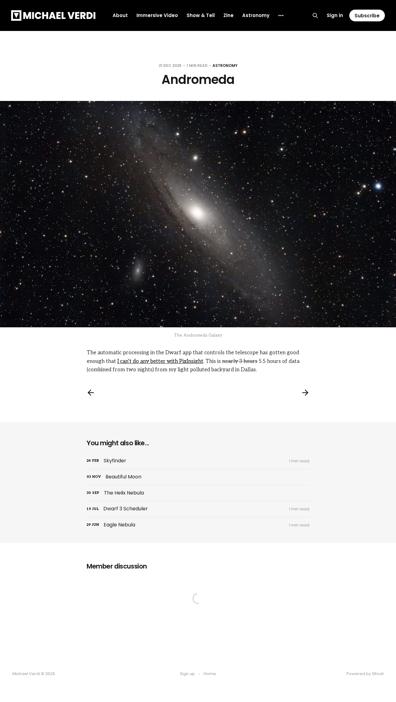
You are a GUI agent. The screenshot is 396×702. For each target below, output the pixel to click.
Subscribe (367, 15)
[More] (281, 15)
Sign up (187, 674)
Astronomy (255, 15)
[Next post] (305, 392)
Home (210, 674)
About (120, 15)
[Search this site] (315, 15)
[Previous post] (91, 392)
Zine (228, 15)
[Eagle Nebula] (198, 525)
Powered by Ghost (365, 674)
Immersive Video (157, 15)
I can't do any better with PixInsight (160, 361)
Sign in (335, 15)
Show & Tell (201, 15)
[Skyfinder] (198, 461)
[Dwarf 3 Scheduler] (198, 509)
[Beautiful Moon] (198, 477)
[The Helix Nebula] (198, 493)
